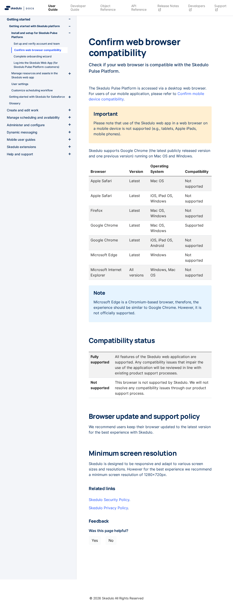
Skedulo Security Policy (109, 499)
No (111, 540)
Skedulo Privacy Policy (108, 508)
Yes (95, 540)
